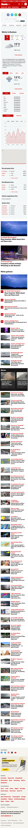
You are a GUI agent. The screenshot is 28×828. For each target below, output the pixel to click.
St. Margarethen (5, 171)
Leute (6, 788)
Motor (2, 801)
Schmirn (4, 187)
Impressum (3, 820)
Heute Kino (13, 791)
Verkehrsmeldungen (19, 799)
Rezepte (23, 796)
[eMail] (19, 15)
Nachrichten (4, 780)
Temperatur (8, 115)
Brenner (3, 185)
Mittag (11, 73)
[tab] (12, 389)
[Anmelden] (22, 4)
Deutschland (18, 778)
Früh (5, 73)
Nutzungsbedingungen (18, 823)
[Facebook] (8, 15)
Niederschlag (18, 115)
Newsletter (4, 782)
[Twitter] (12, 15)
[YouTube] (15, 752)
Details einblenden (18, 55)
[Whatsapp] (16, 15)
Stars (2, 788)
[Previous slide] (2, 376)
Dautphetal (4, 212)
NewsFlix (23, 1)
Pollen (6, 93)
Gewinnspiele (16, 796)
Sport (9, 7)
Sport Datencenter (6, 796)
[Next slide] (26, 376)
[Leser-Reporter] (19, 4)
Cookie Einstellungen (6, 825)
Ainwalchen (4, 205)
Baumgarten (4, 210)
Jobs (17, 1)
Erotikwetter (21, 93)
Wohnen (10, 799)
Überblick (4, 25)
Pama (3, 175)
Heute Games (4, 791)
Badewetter (18, 25)
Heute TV (19, 791)
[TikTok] (12, 752)
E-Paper (4, 1)
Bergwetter (11, 25)
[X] (5, 752)
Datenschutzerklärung (6, 823)
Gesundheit (4, 799)
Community (17, 780)
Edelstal (3, 173)
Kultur (11, 788)
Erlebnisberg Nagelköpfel (7, 208)
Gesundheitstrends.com (12, 807)
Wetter (23, 780)
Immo (11, 1)
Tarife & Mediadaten (13, 820)
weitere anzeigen (14, 178)
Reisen (7, 801)
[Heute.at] (4, 4)
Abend (17, 73)
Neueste (23, 7)
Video (12, 801)
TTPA (20, 820)
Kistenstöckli (5, 214)
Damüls (3, 189)
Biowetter (14, 93)
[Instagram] (8, 752)
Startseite (3, 778)
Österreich (4, 7)
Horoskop (22, 788)
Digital (16, 788)
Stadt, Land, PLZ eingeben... (12, 19)
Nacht (22, 73)
